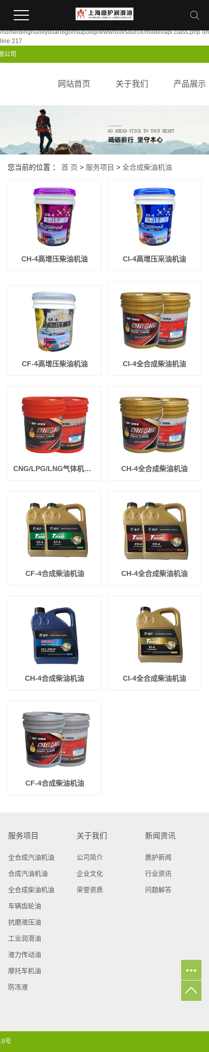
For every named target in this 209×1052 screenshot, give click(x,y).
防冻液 (18, 987)
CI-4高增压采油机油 (154, 259)
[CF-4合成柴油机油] (54, 529)
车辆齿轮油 (24, 906)
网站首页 (74, 84)
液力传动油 (24, 954)
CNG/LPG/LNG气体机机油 (54, 468)
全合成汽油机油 (31, 857)
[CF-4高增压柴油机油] (54, 322)
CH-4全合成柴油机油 (154, 468)
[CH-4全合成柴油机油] (154, 424)
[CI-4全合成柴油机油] (154, 320)
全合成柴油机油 (147, 167)
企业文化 (90, 873)
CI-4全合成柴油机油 (154, 364)
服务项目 (100, 167)
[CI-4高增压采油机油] (154, 217)
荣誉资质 (90, 889)
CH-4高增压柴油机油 (54, 259)
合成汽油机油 (28, 873)
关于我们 (132, 84)
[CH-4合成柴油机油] (54, 634)
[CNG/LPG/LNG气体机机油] (54, 424)
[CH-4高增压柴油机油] (54, 217)
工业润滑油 (24, 938)
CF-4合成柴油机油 (54, 573)
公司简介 (90, 857)
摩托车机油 (24, 971)
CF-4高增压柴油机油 (55, 364)
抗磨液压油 (24, 922)
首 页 (69, 167)
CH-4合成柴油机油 (54, 678)
